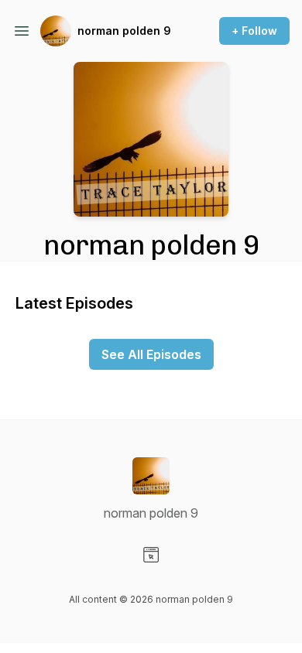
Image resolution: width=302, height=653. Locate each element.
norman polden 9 (124, 30)
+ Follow (254, 30)
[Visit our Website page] (151, 554)
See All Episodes (151, 354)
